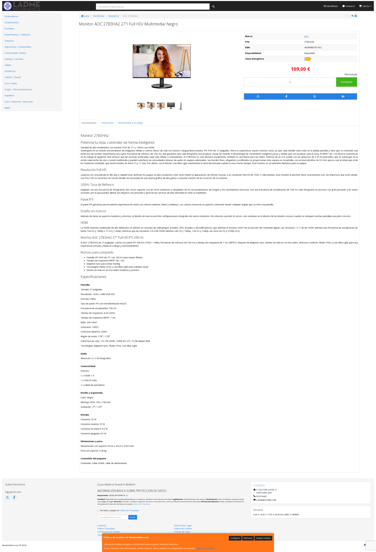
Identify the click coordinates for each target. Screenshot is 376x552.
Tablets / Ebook (13, 77)
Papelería (9, 95)
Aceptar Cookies (263, 538)
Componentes (12, 22)
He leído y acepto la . (119, 510)
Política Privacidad (106, 528)
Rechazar (248, 538)
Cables (8, 64)
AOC (306, 36)
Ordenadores (11, 16)
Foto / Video (11, 83)
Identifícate (332, 6)
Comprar (346, 82)
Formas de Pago (182, 531)
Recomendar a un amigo (130, 122)
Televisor (9, 40)
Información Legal (182, 525)
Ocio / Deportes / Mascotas (19, 101)
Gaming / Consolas (14, 58)
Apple (7, 107)
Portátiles (10, 28)
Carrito (366, 6)
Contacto (350, 6)
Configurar (235, 538)
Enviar (132, 517)
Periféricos (10, 71)
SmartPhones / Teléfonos (18, 34)
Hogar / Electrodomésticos (18, 89)
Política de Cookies (205, 548)
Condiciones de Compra (108, 531)
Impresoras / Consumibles (18, 46)
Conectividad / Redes (15, 52)
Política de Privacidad (141, 504)
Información (107, 122)
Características (89, 122)
